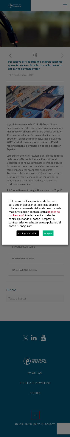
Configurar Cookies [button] (28, 233)
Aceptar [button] (48, 233)
